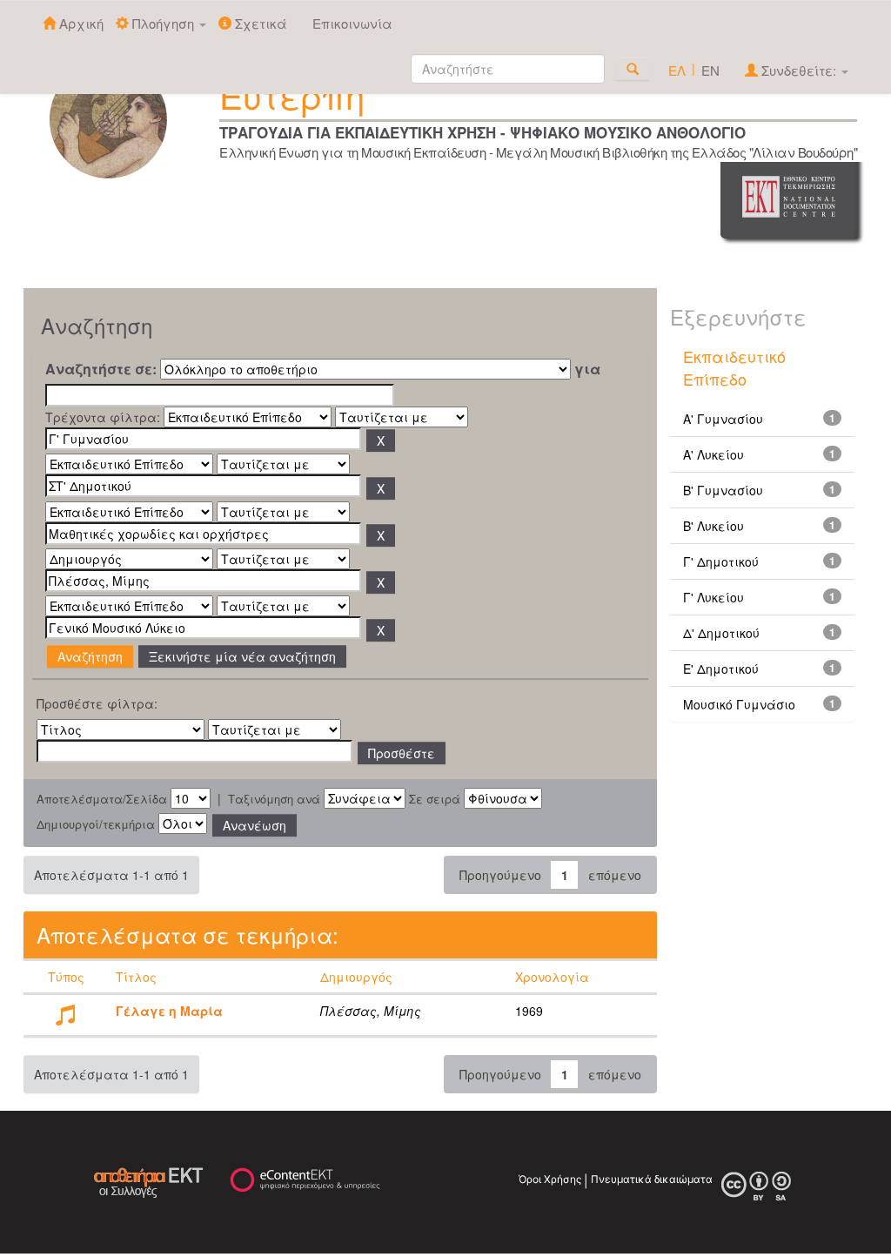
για (587, 369)
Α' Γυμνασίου (723, 418)
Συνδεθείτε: (799, 70)
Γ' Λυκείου (713, 597)
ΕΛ (677, 70)
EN (710, 70)
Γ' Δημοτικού (721, 561)
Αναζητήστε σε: (101, 369)
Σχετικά (259, 23)
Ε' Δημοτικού (721, 668)
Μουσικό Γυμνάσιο (739, 704)
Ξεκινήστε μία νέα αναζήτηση (242, 656)
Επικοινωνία (352, 23)
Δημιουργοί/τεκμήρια (96, 824)
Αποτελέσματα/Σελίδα (102, 799)
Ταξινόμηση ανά (274, 799)
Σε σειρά (434, 799)
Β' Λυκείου (713, 525)
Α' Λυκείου (713, 454)
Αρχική (80, 23)
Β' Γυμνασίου (723, 490)
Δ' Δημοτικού (721, 633)
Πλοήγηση (163, 23)
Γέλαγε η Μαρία (169, 1010)
